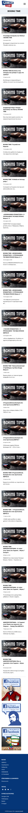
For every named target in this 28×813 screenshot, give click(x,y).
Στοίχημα (4, 803)
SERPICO (4, 762)
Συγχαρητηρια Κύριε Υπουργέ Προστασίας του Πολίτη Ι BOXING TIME (13, 109)
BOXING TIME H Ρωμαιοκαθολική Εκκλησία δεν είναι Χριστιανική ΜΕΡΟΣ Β (13, 474)
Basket (3, 801)
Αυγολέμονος (5, 765)
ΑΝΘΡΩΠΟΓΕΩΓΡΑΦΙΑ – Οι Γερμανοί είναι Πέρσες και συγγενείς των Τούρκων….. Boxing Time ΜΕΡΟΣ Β (14, 624)
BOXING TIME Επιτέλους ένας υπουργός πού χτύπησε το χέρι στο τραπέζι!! (13, 72)
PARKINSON (5, 772)
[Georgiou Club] (8, 4)
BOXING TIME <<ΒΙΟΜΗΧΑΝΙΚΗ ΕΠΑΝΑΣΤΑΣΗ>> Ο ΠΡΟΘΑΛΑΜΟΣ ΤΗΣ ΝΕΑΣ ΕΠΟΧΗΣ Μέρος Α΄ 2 (13, 255)
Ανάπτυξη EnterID (19, 811)
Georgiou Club (5, 796)
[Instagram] (5, 789)
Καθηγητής (4, 767)
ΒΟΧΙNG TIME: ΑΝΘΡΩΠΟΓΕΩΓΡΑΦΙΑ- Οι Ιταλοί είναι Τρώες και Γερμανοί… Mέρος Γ (14, 587)
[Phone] (11, 789)
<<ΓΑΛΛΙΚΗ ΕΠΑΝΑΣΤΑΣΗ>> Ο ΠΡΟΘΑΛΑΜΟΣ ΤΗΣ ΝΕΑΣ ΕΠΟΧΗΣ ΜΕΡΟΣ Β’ (13, 331)
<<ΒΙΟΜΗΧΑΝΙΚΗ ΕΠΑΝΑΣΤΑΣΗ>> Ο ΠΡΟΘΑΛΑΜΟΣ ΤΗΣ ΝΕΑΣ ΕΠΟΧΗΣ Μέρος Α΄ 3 (13, 216)
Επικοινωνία (5, 781)
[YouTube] (8, 789)
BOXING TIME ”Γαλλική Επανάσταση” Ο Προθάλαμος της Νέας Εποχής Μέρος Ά (14, 368)
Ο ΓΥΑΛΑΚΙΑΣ (5, 774)
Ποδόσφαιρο (5, 798)
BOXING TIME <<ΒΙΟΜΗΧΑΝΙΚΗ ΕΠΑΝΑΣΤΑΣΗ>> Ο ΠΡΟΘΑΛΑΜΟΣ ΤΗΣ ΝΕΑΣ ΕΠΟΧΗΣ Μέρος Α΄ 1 (13, 292)
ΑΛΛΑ (3, 769)
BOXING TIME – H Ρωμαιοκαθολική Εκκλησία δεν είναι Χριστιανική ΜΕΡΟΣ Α (13, 511)
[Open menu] (24, 4)
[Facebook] (3, 789)
